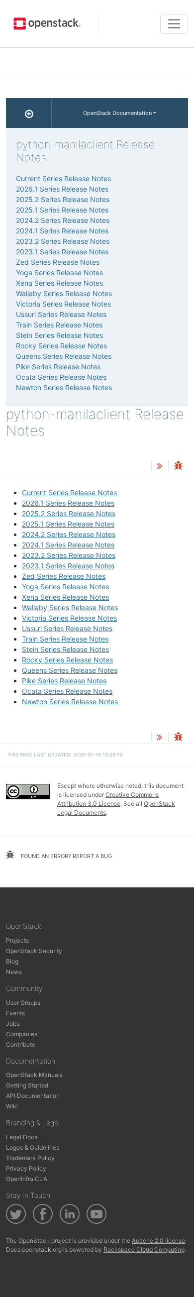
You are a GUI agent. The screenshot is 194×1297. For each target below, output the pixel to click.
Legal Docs (21, 1137)
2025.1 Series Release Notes (68, 524)
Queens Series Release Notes (69, 670)
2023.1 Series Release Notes (68, 565)
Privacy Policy (26, 1168)
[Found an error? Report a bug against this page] (178, 466)
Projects (17, 940)
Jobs (12, 1023)
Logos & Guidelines (32, 1147)
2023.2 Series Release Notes (68, 555)
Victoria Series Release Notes (69, 618)
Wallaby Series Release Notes (70, 607)
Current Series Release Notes (69, 492)
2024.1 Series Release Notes (68, 544)
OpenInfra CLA (26, 1179)
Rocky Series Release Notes (67, 659)
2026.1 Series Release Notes (68, 503)
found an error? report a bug (65, 856)
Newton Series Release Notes (70, 701)
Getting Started (27, 1085)
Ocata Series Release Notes (67, 691)
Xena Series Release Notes (65, 597)
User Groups (23, 1002)
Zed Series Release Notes (63, 576)
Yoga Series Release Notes (65, 586)
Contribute (20, 1044)
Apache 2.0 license (158, 1240)
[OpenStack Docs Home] (29, 113)
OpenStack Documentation (117, 112)
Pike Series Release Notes (64, 680)
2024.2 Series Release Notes (68, 534)
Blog (12, 961)
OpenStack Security (34, 951)
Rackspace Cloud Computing (144, 1249)
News (14, 971)
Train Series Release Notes (65, 639)
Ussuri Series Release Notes (67, 628)
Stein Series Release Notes (65, 649)
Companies (21, 1034)
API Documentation (33, 1095)
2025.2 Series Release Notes (68, 513)
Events (15, 1013)
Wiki (12, 1106)
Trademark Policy (30, 1158)
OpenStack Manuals (34, 1075)
